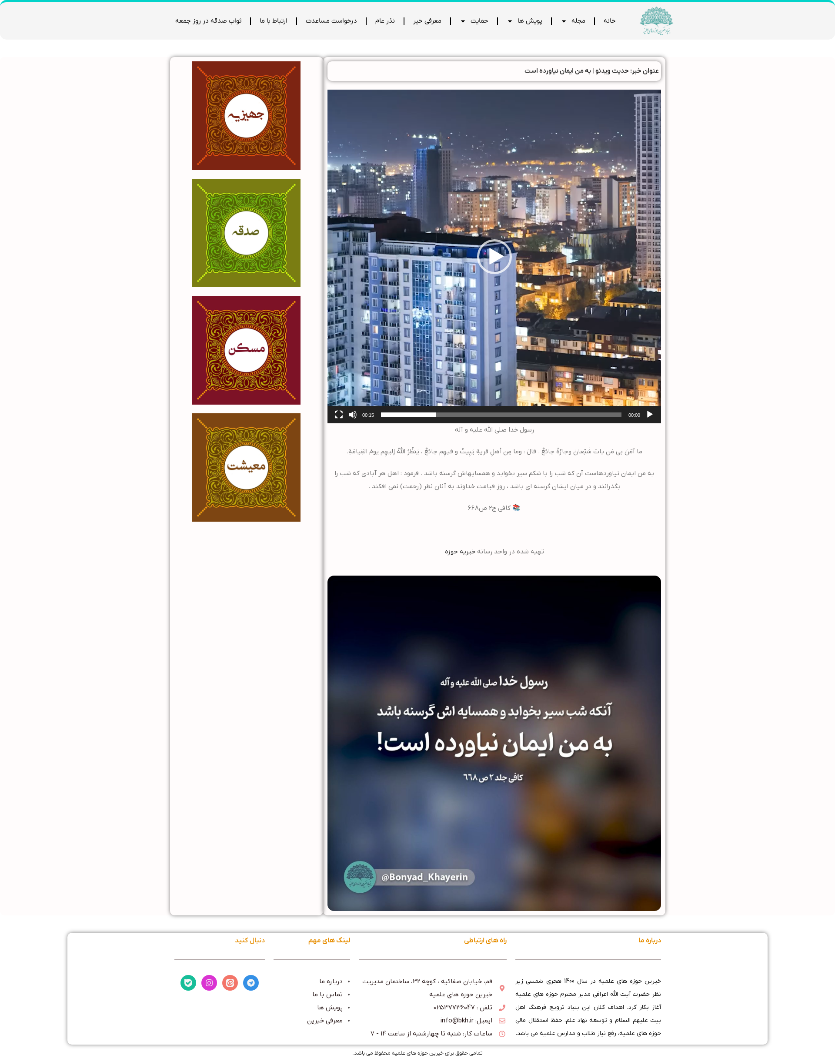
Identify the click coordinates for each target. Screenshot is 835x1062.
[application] (494, 256)
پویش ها (530, 21)
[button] (494, 256)
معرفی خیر (427, 21)
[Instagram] (209, 983)
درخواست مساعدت (331, 21)
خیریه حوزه (460, 551)
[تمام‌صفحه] (338, 419)
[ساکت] (352, 419)
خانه (610, 21)
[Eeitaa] (230, 983)
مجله (578, 21)
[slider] (501, 414)
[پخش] (649, 419)
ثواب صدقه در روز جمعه (208, 21)
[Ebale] (188, 983)
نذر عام (385, 21)
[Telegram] (251, 983)
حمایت (479, 21)
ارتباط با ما (273, 21)
